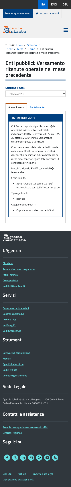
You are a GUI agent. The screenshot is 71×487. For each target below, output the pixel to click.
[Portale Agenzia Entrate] (14, 30)
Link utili (7, 474)
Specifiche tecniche (13, 364)
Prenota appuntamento (17, 13)
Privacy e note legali (42, 474)
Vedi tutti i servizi (12, 331)
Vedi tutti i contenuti (14, 286)
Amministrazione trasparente (19, 269)
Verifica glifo (9, 325)
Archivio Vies (9, 319)
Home (19, 45)
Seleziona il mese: (15, 88)
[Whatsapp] (39, 458)
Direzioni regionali (12, 433)
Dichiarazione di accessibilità (18, 479)
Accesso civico (10, 280)
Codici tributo (10, 370)
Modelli (7, 358)
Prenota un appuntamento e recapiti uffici (25, 427)
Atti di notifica (10, 275)
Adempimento (16, 107)
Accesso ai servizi (49, 13)
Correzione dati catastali (16, 308)
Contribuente (37, 107)
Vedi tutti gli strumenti (15, 375)
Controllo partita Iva (13, 314)
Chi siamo (8, 263)
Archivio (22, 474)
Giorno (31, 49)
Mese (20, 49)
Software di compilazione (16, 353)
